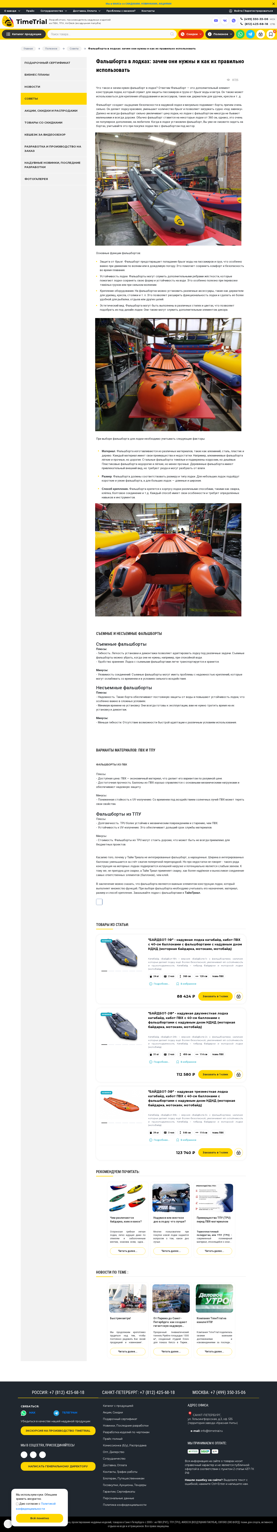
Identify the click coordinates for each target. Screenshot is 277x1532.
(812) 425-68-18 (260, 24)
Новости (32, 86)
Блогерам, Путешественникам (123, 1478)
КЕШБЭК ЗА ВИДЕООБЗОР (45, 134)
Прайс (30, 11)
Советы (31, 98)
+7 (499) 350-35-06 (228, 1392)
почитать (130, 1171)
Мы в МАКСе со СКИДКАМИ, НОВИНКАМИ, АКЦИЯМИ (138, 3)
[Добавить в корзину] (238, 996)
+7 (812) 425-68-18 (66, 1392)
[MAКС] (240, 34)
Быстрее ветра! (120, 1318)
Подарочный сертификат (47, 63)
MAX (32, 1412)
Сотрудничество (52, 11)
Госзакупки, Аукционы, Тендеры (124, 1485)
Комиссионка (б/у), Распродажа (124, 1445)
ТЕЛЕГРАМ (69, 1412)
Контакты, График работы (120, 1472)
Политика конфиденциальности (124, 1505)
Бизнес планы (36, 74)
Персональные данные (118, 1498)
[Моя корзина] (260, 33)
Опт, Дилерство (113, 1452)
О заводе (10, 11)
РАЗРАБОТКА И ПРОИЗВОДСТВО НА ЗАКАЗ (52, 149)
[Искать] (172, 34)
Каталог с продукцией (118, 1406)
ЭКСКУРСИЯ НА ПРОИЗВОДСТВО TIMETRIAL (58, 1430)
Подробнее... (161, 983)
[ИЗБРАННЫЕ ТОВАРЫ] (271, 34)
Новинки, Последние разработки (125, 1425)
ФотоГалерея (36, 179)
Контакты (148, 11)
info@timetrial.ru (212, 1431)
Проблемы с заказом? (120, 11)
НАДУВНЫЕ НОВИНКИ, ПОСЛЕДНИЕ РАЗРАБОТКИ (52, 165)
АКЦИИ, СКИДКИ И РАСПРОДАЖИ (50, 110)
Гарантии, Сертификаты (119, 1491)
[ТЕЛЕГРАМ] (250, 34)
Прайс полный (112, 1439)
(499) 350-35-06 (259, 19)
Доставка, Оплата (85, 11)
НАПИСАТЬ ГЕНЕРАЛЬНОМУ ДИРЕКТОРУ (58, 1466)
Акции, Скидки (113, 1412)
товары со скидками (43, 122)
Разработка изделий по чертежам (126, 1432)
